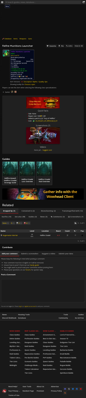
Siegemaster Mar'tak (10, 235)
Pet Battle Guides (32, 358)
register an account (30, 306)
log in (20, 306)
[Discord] (65, 389)
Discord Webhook (9, 318)
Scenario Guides (31, 361)
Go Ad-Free (79, 318)
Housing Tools (24, 314)
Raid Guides (14, 354)
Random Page (28, 391)
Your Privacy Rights (14, 391)
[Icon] (6, 53)
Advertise (55, 386)
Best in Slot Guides (50, 339)
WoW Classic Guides (50, 331)
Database (8, 39)
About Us (40, 386)
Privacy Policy (56, 391)
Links (70, 46)
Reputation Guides (32, 354)
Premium (40, 391)
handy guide (34, 265)
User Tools (27, 386)
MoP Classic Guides (32, 331)
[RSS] (65, 393)
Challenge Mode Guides (32, 365)
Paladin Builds (65, 361)
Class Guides (15, 335)
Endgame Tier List (67, 342)
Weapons (22, 39)
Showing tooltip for (17, 84)
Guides (81, 314)
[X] (69, 389)
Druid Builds (65, 354)
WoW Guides (15, 331)
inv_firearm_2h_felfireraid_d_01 (46, 121)
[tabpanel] (43, 232)
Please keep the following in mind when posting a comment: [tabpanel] (27, 282)
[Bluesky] (73, 389)
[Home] (4, 392)
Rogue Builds (65, 365)
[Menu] (2, 2)
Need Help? (12, 386)
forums (28, 270)
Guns (30, 39)
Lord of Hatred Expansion (68, 335)
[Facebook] (76, 389)
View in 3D (79, 46)
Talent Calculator (16, 358)
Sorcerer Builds (66, 369)
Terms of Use (13, 395)
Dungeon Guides (31, 342)
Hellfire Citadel (45, 235)
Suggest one (47, 150)
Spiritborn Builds (66, 373)
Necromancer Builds (68, 358)
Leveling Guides (16, 342)
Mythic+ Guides (16, 346)
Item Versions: (15, 82)
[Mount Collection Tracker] (43, 194)
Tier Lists (13, 361)
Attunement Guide (50, 335)
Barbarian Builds (66, 350)
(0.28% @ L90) (23, 71)
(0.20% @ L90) (20, 69)
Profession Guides (16, 350)
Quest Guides (30, 350)
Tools (65, 314)
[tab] (9, 211)
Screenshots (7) (43, 125)
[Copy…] (75, 223)
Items (15, 39)
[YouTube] (80, 389)
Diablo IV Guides (67, 331)
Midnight (13, 365)
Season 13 (64, 339)
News (4, 314)
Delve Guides (15, 339)
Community (63, 318)
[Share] (84, 2)
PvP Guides (47, 358)
